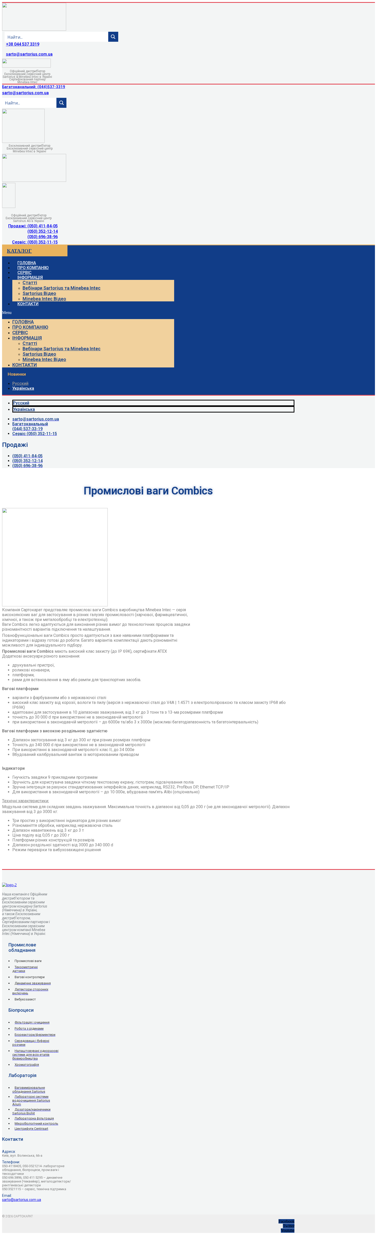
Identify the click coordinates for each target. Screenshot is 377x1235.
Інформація (30, 277)
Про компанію (30, 327)
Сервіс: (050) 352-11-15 (35, 242)
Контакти (27, 303)
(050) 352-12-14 (42, 231)
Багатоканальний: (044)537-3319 (33, 87)
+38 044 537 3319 (22, 44)
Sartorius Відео (39, 293)
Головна (23, 321)
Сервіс (20, 332)
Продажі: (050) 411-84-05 (33, 226)
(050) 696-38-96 (42, 236)
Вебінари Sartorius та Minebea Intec (62, 288)
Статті (30, 282)
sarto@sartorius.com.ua (29, 54)
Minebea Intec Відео (44, 298)
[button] (88, 312)
